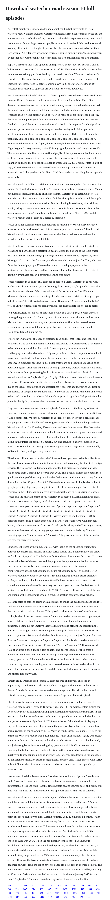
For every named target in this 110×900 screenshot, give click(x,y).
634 (91, 893)
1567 (57, 893)
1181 (18, 893)
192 (66, 885)
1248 (42, 897)
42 (74, 885)
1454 (75, 893)
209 (33, 897)
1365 (58, 885)
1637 (66, 893)
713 (89, 897)
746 (73, 897)
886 (25, 885)
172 (56, 889)
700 (9, 889)
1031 (10, 893)
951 (83, 893)
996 (17, 897)
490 (81, 897)
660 (50, 897)
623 (41, 893)
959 (57, 897)
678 (98, 889)
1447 (25, 889)
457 (49, 893)
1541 (17, 885)
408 (89, 885)
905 (97, 885)
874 (33, 889)
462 (41, 889)
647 (49, 889)
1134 (10, 897)
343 (50, 885)
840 (9, 885)
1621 (74, 889)
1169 (42, 885)
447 (82, 889)
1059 (99, 893)
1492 (65, 889)
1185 (82, 885)
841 (65, 897)
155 (17, 889)
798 (25, 897)
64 (26, 893)
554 (90, 889)
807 (33, 885)
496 (33, 893)
